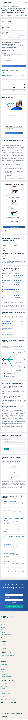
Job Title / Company (8, 439)
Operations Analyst (14, 6)
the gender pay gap (9, 262)
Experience (13, 84)
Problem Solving (6, 280)
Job (8, 6)
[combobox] (14, 56)
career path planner (18, 346)
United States (3, 6)
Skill (14, 87)
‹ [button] (3, 111)
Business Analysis (6, 323)
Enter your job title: (14, 221)
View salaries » (19, 354)
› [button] (24, 111)
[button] (2, 15)
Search (6, 449)
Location (6, 444)
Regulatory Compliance (7, 332)
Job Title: (7, 592)
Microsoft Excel (6, 285)
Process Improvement (8, 289)
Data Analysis (5, 276)
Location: (4, 53)
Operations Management (8, 321)
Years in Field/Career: (7, 60)
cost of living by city (15, 461)
